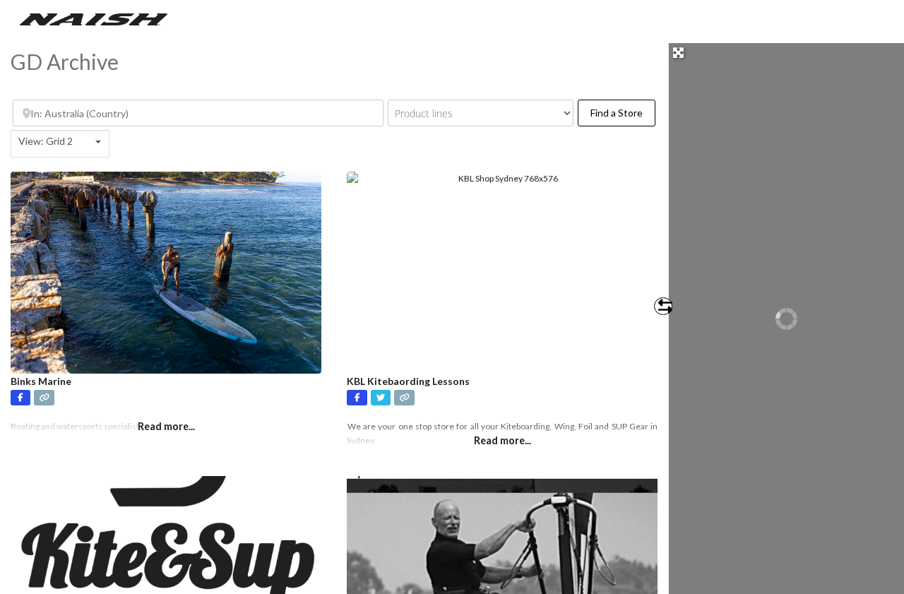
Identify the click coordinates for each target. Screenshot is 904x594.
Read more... (502, 440)
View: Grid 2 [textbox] (45, 141)
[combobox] (60, 144)
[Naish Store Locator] (93, 17)
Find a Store (622, 112)
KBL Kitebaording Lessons (408, 381)
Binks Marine (41, 381)
